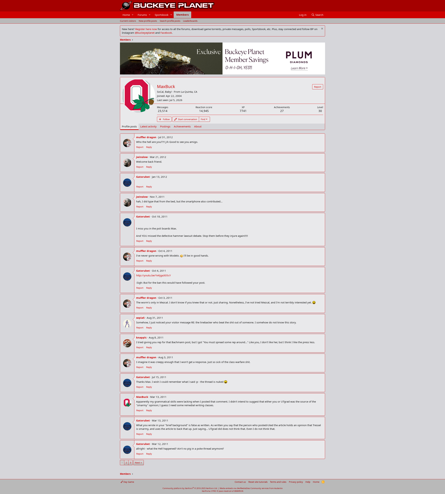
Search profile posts (170, 20)
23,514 (162, 111)
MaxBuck (142, 397)
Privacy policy (296, 481)
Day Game (128, 481)
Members (182, 14)
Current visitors (128, 20)
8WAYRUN (238, 491)
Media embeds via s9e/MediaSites (235, 488)
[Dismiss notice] (321, 29)
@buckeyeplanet (145, 32)
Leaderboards (190, 20)
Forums (142, 14)
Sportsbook (161, 14)
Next (137, 462)
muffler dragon (146, 137)
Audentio (278, 488)
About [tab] (197, 126)
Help (307, 481)
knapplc (141, 337)
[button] (132, 15)
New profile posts (148, 20)
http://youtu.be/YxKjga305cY (153, 275)
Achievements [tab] (182, 126)
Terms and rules (278, 481)
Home (126, 14)
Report (139, 147)
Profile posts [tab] (129, 126)
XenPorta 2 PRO (209, 491)
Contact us (240, 481)
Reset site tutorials (258, 481)
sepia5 (140, 317)
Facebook (166, 32)
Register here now (146, 29)
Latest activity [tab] (148, 126)
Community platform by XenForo (190, 488)
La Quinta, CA (189, 91)
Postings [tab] (165, 126)
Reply (149, 147)
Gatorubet (143, 176)
